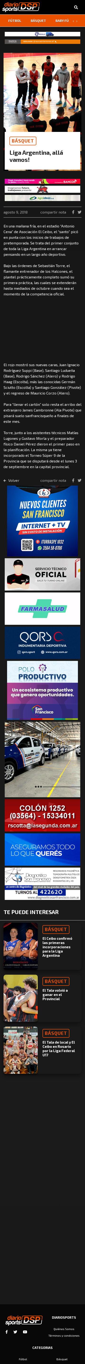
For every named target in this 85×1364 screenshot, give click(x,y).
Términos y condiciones (64, 1335)
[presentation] (73, 20)
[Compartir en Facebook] (73, 212)
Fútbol (14, 21)
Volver (13, 480)
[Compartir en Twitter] (79, 212)
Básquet (38, 21)
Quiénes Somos (64, 1328)
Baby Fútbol (66, 21)
